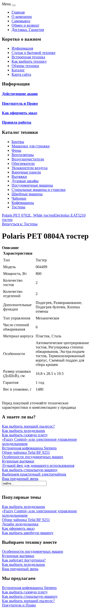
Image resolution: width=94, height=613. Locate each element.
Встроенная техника (28, 57)
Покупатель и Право (20, 103)
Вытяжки (19, 176)
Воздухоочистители (28, 159)
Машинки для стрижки (31, 146)
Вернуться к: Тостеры (20, 224)
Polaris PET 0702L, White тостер (28, 215)
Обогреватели (23, 163)
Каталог (18, 70)
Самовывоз (21, 21)
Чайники (19, 198)
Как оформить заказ (19, 113)
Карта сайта (21, 74)
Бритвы (18, 142)
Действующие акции (20, 94)
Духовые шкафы (25, 181)
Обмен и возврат (25, 25)
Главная (18, 12)
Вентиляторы (23, 155)
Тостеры (18, 207)
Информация (22, 48)
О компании (22, 17)
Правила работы (16, 122)
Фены (16, 150)
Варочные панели (26, 172)
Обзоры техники (25, 66)
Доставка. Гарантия (28, 30)
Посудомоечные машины (32, 185)
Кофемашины (23, 203)
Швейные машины (27, 194)
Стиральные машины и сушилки (39, 190)
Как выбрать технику (29, 61)
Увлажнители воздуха (29, 168)
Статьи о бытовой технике (33, 53)
